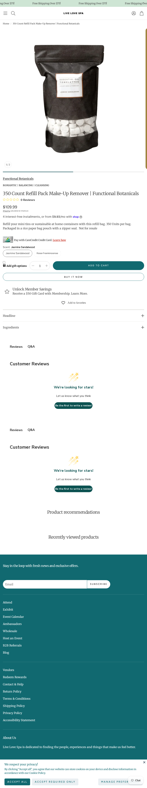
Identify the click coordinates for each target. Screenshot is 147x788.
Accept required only (55, 781)
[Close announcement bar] (143, 2)
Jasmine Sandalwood (17, 253)
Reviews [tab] (16, 347)
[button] (5, 13)
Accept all (17, 781)
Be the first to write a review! (73, 405)
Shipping (6, 211)
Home (6, 23)
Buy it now (73, 277)
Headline (9, 315)
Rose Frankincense (47, 253)
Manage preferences (120, 781)
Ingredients (11, 327)
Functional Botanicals (18, 178)
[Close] (144, 762)
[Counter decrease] (33, 265)
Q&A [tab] (31, 346)
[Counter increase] (46, 265)
